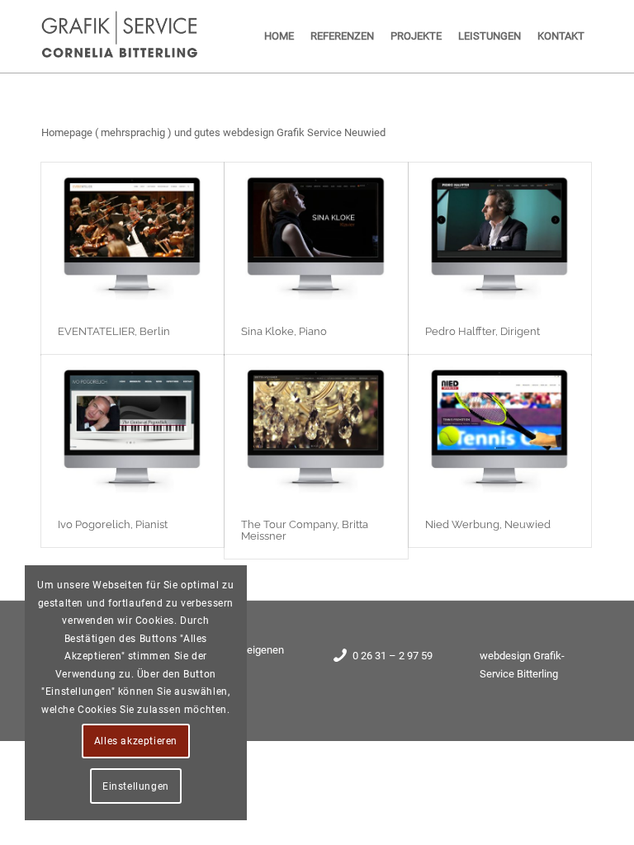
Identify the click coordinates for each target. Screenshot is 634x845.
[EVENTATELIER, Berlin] (132, 236)
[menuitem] (279, 36)
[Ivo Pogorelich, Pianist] (132, 429)
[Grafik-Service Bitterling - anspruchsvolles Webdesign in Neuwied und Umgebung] (120, 36)
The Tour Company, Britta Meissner (304, 530)
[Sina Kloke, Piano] (316, 236)
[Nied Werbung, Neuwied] (500, 429)
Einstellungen (135, 786)
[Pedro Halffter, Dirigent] (500, 236)
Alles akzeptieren (135, 741)
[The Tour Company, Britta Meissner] (316, 429)
